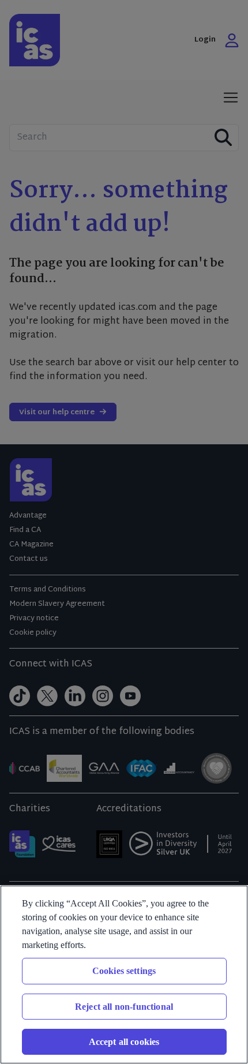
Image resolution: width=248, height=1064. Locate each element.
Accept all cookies (124, 1042)
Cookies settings (124, 971)
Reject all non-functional (124, 1006)
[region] (124, 974)
